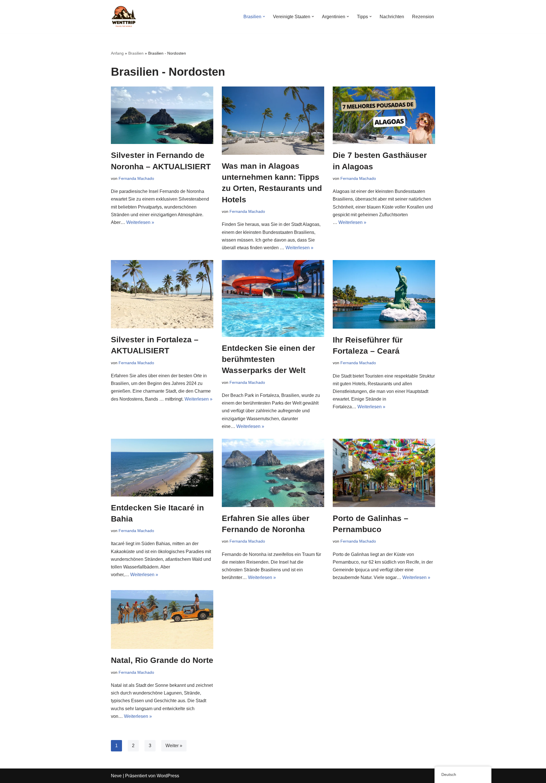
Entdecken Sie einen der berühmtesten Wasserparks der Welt (268, 359)
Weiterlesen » (140, 222)
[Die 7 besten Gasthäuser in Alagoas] (384, 115)
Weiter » (174, 745)
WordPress (168, 775)
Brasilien (136, 53)
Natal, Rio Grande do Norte (162, 660)
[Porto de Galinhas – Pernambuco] (384, 473)
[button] (264, 16)
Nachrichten (392, 16)
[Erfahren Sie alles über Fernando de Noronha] (273, 473)
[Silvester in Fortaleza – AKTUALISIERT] (162, 294)
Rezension (423, 16)
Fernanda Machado (136, 178)
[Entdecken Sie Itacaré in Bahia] (162, 467)
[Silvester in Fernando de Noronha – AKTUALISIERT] (162, 115)
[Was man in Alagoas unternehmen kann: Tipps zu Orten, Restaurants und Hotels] (273, 120)
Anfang (117, 53)
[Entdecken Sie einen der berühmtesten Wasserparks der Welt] (273, 298)
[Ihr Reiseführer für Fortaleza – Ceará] (384, 294)
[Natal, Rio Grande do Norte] (162, 619)
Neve (116, 775)
